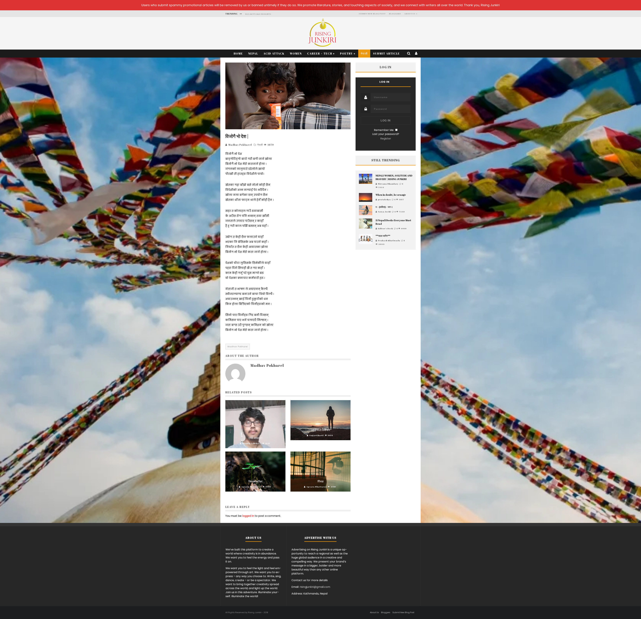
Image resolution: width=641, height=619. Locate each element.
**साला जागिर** (383, 235)
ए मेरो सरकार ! (255, 438)
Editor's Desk (385, 228)
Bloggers (395, 13)
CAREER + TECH (319, 53)
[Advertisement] (386, 286)
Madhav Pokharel (240, 144)
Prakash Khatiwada (389, 240)
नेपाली (364, 53)
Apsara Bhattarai (251, 486)
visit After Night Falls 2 (260, 14)
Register (385, 138)
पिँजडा (320, 481)
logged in (248, 516)
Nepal (253, 53)
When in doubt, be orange (391, 194)
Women (296, 53)
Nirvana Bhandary (388, 183)
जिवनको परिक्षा (255, 481)
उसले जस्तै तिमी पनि (320, 430)
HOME (238, 53)
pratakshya (384, 199)
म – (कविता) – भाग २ (384, 207)
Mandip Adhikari (251, 443)
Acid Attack (273, 53)
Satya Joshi (384, 211)
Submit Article (386, 53)
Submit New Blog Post (372, 13)
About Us (409, 13)
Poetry (346, 53)
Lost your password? (385, 134)
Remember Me (384, 130)
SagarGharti (316, 435)
